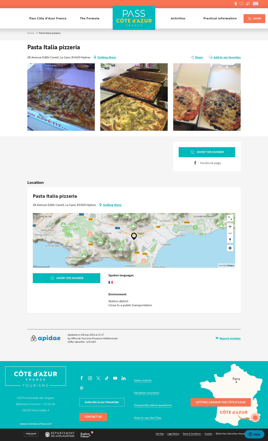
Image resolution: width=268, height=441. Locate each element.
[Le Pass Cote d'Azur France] (134, 18)
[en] (256, 3)
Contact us (93, 417)
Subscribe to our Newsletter (102, 402)
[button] (248, 4)
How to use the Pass (147, 418)
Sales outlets (143, 380)
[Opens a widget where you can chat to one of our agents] (254, 434)
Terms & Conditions (192, 433)
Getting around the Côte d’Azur (220, 402)
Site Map (160, 433)
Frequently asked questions (153, 405)
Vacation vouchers (146, 393)
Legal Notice (173, 433)
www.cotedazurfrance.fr (36, 423)
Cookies (208, 433)
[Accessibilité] (235, 3)
